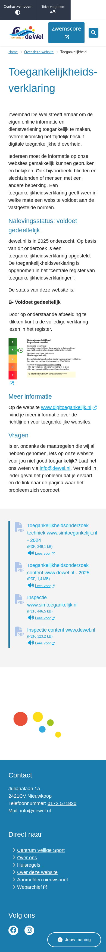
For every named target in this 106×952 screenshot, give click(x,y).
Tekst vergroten (53, 7)
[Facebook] (13, 930)
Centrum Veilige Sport (41, 850)
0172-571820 (62, 803)
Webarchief (29, 887)
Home (13, 52)
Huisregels (28, 865)
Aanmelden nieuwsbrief (42, 879)
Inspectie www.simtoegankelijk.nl (52, 604)
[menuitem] (66, 32)
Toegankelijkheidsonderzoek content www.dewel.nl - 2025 (58, 572)
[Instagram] (29, 930)
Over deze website (39, 52)
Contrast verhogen (17, 6)
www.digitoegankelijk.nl (66, 407)
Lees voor (45, 553)
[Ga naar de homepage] (25, 32)
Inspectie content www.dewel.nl (61, 632)
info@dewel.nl (55, 468)
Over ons (27, 857)
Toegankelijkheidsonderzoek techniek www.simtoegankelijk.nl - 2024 (62, 536)
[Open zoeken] (93, 33)
